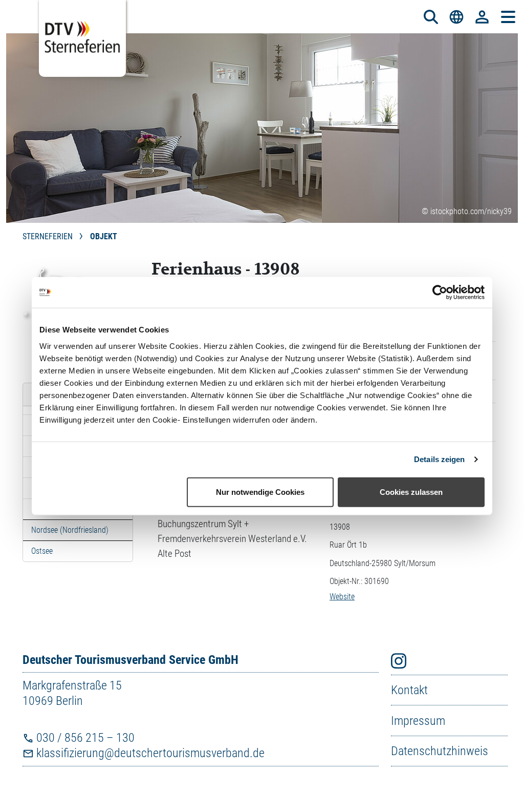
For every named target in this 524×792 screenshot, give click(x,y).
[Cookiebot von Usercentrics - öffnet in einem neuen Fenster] (440, 292)
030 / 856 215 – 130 (84, 738)
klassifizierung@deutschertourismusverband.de (149, 753)
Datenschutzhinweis (439, 751)
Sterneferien (49, 236)
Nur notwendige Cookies (260, 491)
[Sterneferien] (82, 38)
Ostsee (42, 551)
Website (342, 596)
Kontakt (409, 690)
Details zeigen (439, 459)
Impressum (418, 721)
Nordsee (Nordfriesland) (69, 530)
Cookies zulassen (411, 491)
